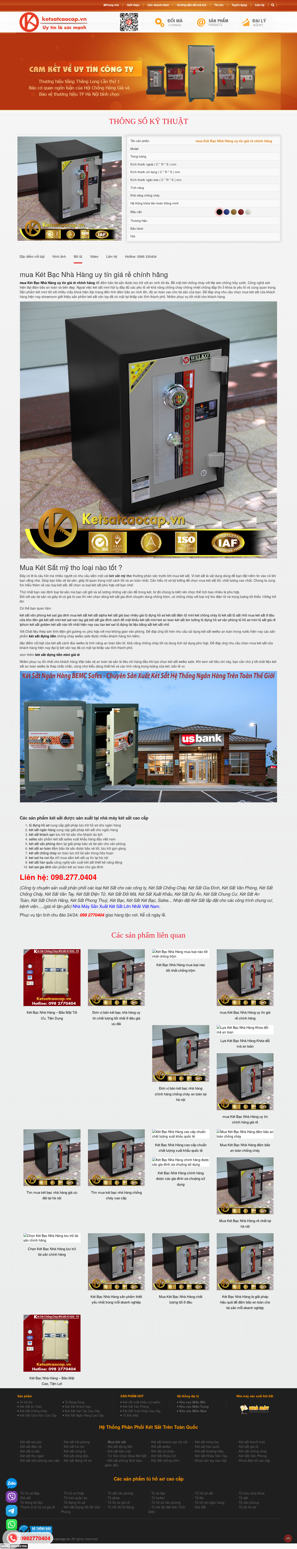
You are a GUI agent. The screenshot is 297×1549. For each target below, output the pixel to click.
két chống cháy (206, 615)
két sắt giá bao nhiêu (123, 615)
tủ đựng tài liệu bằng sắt (134, 624)
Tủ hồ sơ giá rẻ (119, 1502)
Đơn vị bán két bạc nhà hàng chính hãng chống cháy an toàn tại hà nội (181, 1094)
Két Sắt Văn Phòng (136, 1406)
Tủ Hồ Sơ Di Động (121, 1507)
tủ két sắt (225, 615)
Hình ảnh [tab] (59, 256)
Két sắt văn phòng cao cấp (39, 1460)
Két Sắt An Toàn (31, 1406)
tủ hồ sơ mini (248, 619)
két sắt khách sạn (42, 834)
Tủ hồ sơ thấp (74, 1493)
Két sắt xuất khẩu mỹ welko (141, 1402)
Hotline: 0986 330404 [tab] (141, 256)
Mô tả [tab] (78, 256)
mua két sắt (78, 615)
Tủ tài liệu (158, 1493)
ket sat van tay (72, 619)
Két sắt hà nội (74, 1446)
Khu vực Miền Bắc (192, 1402)
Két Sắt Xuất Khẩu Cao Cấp (142, 1411)
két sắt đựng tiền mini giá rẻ (57, 654)
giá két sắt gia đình (98, 619)
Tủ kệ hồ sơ (247, 1507)
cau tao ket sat (105, 624)
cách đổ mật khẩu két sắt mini (135, 619)
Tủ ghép (114, 1497)
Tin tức (219, 5)
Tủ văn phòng (249, 1502)
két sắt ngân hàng (42, 829)
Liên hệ (260, 5)
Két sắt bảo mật (119, 1451)
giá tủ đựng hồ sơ (152, 615)
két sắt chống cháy (43, 853)
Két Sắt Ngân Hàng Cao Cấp (84, 1415)
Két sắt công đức (76, 1455)
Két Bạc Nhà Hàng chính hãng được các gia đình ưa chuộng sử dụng (180, 1178)
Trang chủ (112, 5)
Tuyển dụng (239, 5)
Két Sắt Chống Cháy (33, 1411)
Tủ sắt (243, 1497)
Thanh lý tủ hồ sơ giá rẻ (37, 1507)
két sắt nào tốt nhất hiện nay (72, 624)
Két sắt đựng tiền (120, 1446)
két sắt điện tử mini (180, 615)
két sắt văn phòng (33, 615)
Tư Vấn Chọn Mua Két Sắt (127, 1455)
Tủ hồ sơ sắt (204, 1493)
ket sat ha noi (39, 857)
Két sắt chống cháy (253, 1451)
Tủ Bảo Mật (130, 1415)
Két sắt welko (161, 1446)
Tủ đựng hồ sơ (74, 1502)
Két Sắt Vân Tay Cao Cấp (82, 1411)
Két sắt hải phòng (77, 1441)
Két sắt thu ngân (32, 1455)
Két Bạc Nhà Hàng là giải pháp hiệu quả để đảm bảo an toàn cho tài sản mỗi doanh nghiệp (245, 1302)
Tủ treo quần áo (75, 1497)
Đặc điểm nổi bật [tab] (32, 256)
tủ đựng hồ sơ (39, 825)
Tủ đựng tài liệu (31, 1502)
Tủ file (199, 1497)
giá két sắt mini (50, 619)
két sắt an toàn (40, 848)
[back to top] (288, 1538)
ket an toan (166, 619)
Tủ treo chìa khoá (252, 1493)
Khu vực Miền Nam (193, 1411)
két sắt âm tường (187, 619)
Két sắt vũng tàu (207, 1441)
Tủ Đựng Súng (74, 1402)
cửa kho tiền (29, 619)
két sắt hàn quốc (41, 862)
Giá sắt (25, 1497)
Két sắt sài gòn (31, 1441)
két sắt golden (40, 624)
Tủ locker (158, 1497)
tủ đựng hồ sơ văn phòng (219, 619)
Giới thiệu (133, 5)
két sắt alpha (97, 615)
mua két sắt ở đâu (261, 615)
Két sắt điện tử (31, 1446)
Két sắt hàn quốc (207, 1446)
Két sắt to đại (29, 1451)
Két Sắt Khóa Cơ (163, 1455)
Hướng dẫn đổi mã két (191, 5)
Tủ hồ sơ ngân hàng (209, 1502)
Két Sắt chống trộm (165, 1460)
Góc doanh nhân (158, 5)
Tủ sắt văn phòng (120, 1493)
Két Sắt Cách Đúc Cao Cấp (38, 1415)
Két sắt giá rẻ (248, 1446)
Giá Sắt (200, 1507)
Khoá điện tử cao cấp (254, 1460)
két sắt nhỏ (161, 624)
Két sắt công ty (75, 1451)
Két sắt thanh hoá (252, 1441)
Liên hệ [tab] (111, 256)
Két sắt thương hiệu (209, 1451)
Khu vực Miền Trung (194, 1406)
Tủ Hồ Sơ (26, 1402)
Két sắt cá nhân (162, 1451)
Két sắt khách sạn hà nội (169, 1441)
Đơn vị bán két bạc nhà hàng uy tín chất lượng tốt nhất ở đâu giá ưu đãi (116, 1018)
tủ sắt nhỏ (239, 615)
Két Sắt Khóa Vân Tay (211, 1455)
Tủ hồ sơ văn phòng (166, 1502)
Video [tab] (94, 256)
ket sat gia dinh (58, 615)
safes (33, 839)
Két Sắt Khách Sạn (78, 1406)
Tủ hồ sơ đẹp (29, 1493)
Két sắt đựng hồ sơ (78, 1460)
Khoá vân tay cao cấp (211, 1460)
